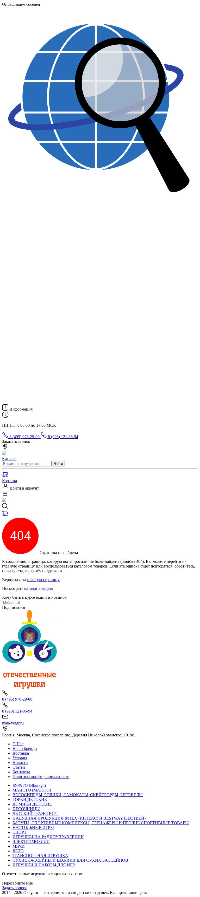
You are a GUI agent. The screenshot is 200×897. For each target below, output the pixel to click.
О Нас (17, 744)
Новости (20, 762)
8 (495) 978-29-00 (24, 436)
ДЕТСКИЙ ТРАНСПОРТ (35, 813)
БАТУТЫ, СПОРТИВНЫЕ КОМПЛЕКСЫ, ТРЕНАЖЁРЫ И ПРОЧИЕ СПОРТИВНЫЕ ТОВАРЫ (100, 823)
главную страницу (43, 579)
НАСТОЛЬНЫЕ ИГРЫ (33, 827)
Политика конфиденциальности (41, 776)
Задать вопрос (14, 888)
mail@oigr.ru (13, 723)
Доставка (20, 753)
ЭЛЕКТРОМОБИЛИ (31, 841)
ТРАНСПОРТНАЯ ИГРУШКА (40, 855)
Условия (19, 758)
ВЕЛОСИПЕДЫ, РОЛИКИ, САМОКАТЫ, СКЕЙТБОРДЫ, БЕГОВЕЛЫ (77, 795)
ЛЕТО (18, 851)
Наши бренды (24, 748)
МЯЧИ (18, 846)
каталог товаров (38, 588)
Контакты (21, 772)
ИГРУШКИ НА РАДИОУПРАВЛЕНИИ (48, 837)
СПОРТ (19, 832)
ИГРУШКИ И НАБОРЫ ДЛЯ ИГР (43, 865)
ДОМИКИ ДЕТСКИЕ (32, 804)
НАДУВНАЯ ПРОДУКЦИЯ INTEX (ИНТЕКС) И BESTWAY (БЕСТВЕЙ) (79, 818)
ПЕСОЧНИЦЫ (26, 809)
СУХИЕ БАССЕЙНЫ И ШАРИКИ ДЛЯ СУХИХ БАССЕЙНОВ (70, 860)
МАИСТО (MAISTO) (31, 790)
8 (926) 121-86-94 (62, 436)
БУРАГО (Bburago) (29, 785)
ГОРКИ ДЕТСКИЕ (29, 799)
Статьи (18, 767)
